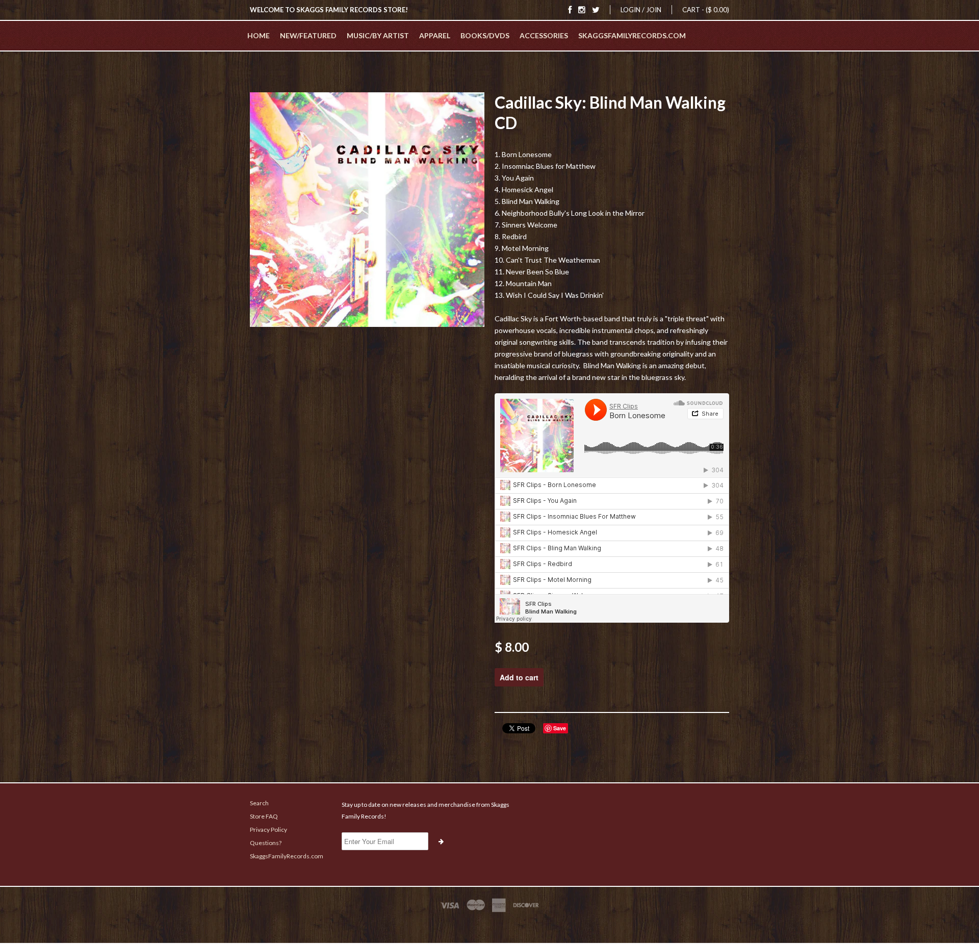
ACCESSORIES (544, 35)
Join (653, 10)
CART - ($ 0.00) (705, 10)
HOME (258, 35)
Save (559, 728)
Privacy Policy (268, 829)
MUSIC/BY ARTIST (378, 35)
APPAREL (434, 35)
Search (259, 803)
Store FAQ (264, 816)
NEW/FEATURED (308, 35)
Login (630, 10)
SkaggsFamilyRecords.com (632, 35)
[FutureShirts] (489, 924)
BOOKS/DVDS (484, 35)
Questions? (265, 843)
